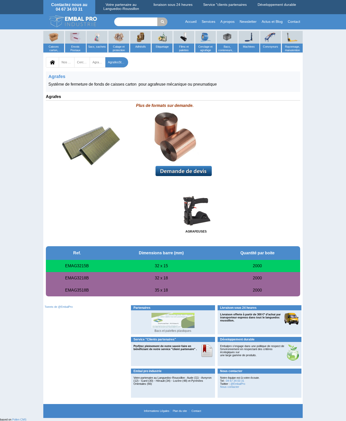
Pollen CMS (19, 419)
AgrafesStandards (118, 62)
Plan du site (180, 410)
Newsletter (248, 22)
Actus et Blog (272, 22)
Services (208, 22)
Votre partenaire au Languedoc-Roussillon (121, 7)
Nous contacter (229, 386)
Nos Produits (68, 62)
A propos (227, 22)
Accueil (191, 22)
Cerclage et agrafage (83, 62)
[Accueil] (73, 21)
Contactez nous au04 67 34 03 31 (69, 7)
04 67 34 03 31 (235, 380)
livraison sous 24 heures (173, 5)
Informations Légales (156, 410)
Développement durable (277, 5)
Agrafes (97, 62)
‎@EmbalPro (237, 383)
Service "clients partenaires (225, 5)
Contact (294, 22)
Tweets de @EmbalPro (59, 306)
